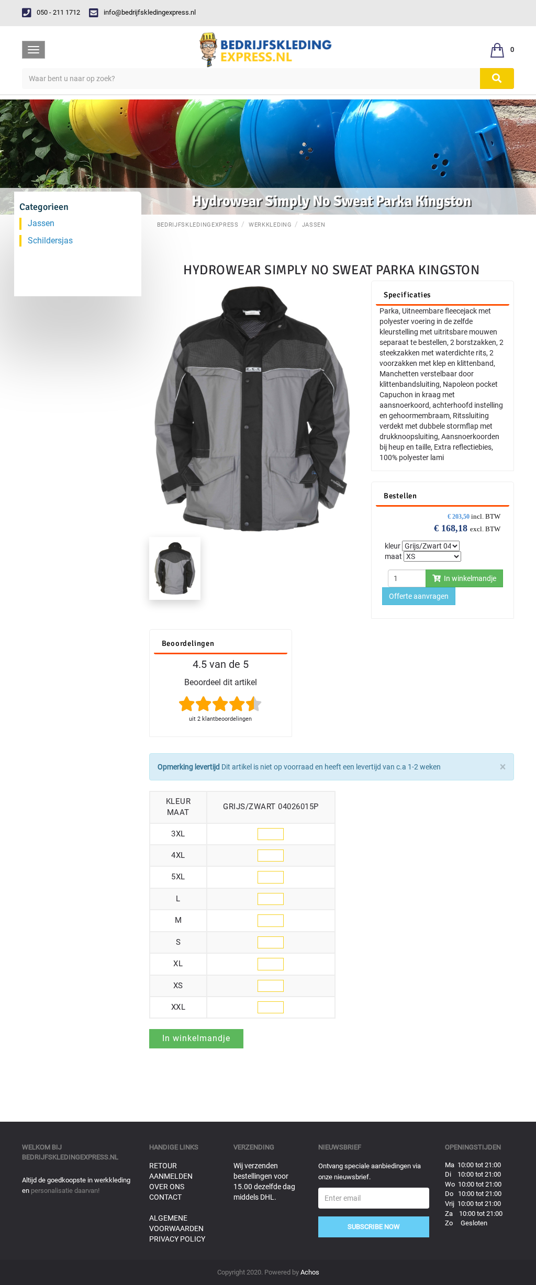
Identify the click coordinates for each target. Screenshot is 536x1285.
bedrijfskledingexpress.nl (70, 1157)
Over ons (166, 1186)
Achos (309, 1272)
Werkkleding (270, 224)
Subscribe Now (374, 1227)
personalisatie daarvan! (65, 1190)
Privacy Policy (177, 1239)
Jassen (314, 224)
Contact (165, 1197)
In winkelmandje (468, 578)
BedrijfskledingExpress (198, 224)
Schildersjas (50, 240)
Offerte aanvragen (419, 596)
